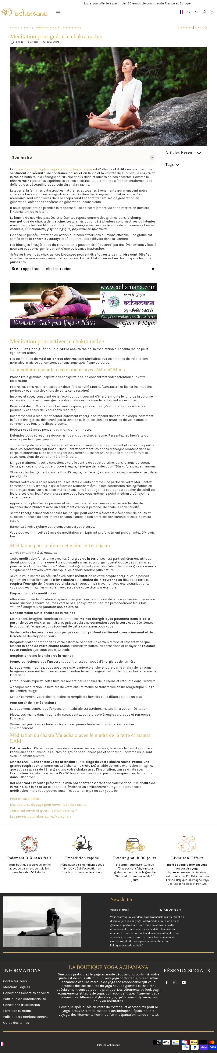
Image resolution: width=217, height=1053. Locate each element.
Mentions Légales (16, 987)
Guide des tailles (16, 1023)
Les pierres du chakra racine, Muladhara (40, 816)
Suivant (199, 27)
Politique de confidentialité (126, 945)
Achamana (113, 1044)
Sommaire (22, 157)
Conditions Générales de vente (26, 993)
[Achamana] (24, 12)
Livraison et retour (17, 1011)
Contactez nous (15, 981)
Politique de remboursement (25, 1017)
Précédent (186, 27)
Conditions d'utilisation (21, 1005)
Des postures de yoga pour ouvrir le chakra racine (48, 805)
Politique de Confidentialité (24, 999)
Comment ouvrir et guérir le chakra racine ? (43, 810)
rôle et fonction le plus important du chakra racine (53, 169)
